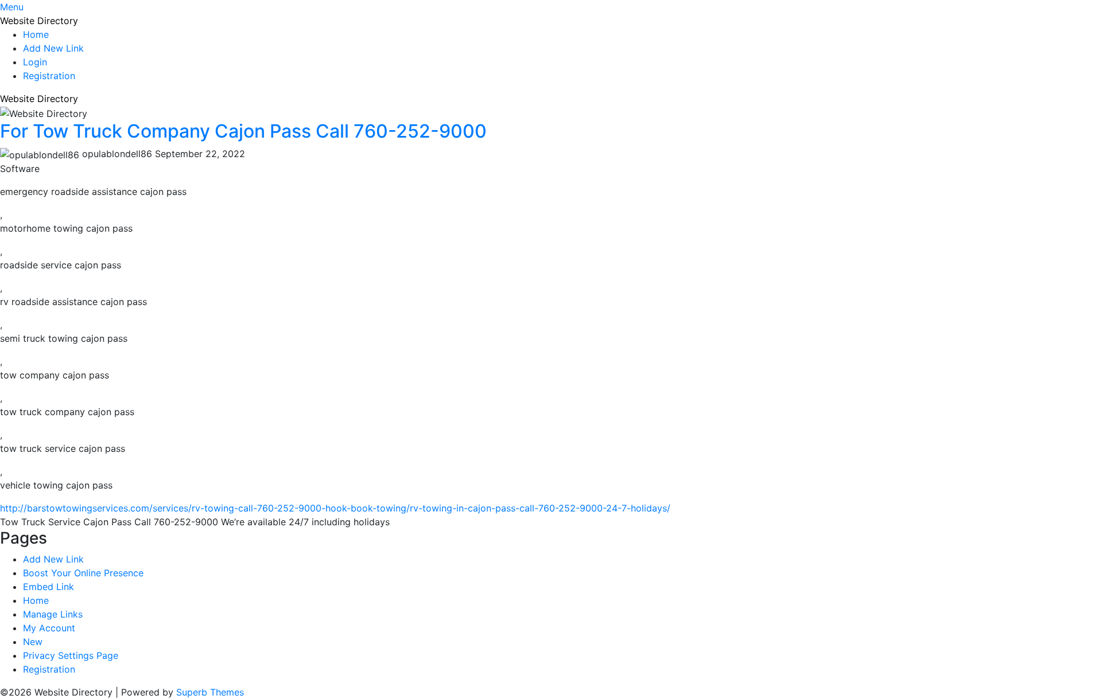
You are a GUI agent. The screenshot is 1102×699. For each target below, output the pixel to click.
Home (36, 34)
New (32, 641)
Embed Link (48, 586)
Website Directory (39, 20)
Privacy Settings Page (70, 655)
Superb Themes (210, 692)
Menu (12, 7)
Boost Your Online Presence (83, 573)
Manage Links (53, 614)
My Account (49, 628)
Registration (49, 75)
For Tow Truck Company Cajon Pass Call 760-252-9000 (243, 131)
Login (35, 62)
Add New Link (53, 48)
